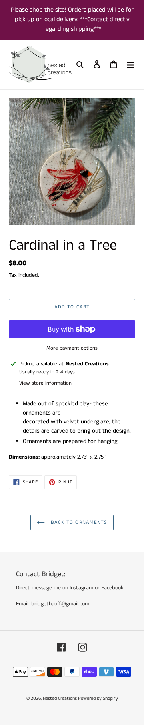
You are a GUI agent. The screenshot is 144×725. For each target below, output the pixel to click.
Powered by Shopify (98, 698)
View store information (45, 383)
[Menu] (130, 64)
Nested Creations (60, 698)
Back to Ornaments (78, 522)
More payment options (72, 348)
